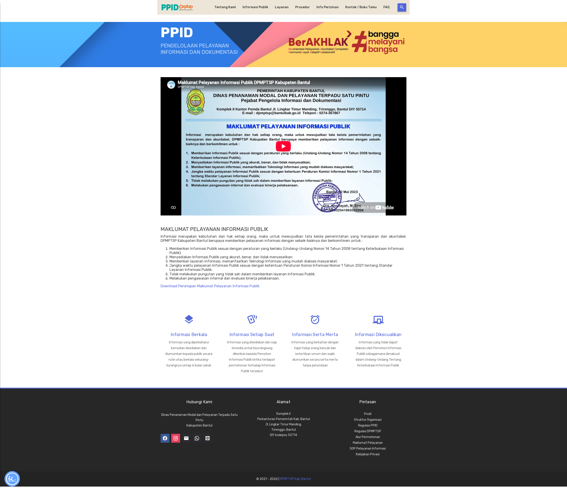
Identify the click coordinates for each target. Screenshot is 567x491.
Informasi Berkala (189, 334)
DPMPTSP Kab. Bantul (295, 479)
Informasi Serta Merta (315, 334)
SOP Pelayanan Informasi (368, 448)
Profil (367, 414)
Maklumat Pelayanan (368, 443)
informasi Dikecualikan (378, 334)
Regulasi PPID (367, 425)
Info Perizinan (328, 7)
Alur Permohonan (367, 437)
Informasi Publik (255, 7)
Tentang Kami (225, 7)
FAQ (386, 7)
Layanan (282, 7)
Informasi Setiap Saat (251, 334)
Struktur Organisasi (368, 420)
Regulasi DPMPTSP (367, 431)
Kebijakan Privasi (368, 454)
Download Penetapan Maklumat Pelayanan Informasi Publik (210, 286)
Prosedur (302, 7)
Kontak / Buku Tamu (361, 7)
